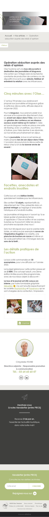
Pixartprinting (20, 288)
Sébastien (8, 286)
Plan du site (39, 506)
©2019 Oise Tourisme (15, 503)
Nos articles (20, 35)
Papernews (34, 288)
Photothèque (38, 503)
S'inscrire (36, 486)
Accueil (8, 35)
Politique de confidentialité (16, 506)
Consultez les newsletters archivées (24, 479)
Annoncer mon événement (24, 508)
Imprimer (25, 323)
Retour (4, 45)
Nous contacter (28, 503)
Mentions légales (29, 506)
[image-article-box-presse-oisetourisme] (24, 179)
